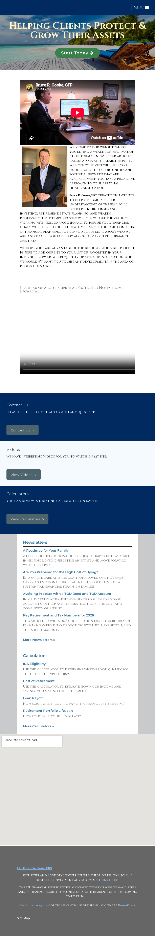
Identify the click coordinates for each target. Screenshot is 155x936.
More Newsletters (39, 640)
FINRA (106, 880)
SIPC (115, 880)
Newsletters (35, 542)
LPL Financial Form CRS (34, 868)
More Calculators (38, 726)
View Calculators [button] (25, 519)
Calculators (34, 655)
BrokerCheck (126, 905)
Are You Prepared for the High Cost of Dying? (60, 572)
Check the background (34, 905)
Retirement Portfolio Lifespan (48, 711)
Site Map (23, 918)
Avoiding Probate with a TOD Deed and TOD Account (67, 594)
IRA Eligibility (34, 664)
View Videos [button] (21, 475)
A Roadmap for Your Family (46, 550)
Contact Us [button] (20, 430)
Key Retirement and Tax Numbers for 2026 (58, 615)
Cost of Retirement (39, 681)
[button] (141, 7)
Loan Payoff (33, 698)
